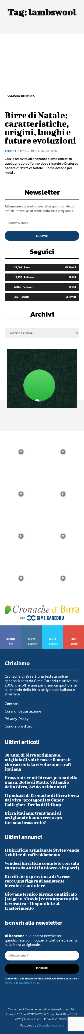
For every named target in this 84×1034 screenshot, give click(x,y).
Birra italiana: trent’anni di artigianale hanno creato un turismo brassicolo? (33, 818)
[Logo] (42, 612)
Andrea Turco (16, 151)
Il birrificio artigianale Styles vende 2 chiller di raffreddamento (42, 852)
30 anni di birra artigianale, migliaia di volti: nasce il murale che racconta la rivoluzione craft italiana (38, 762)
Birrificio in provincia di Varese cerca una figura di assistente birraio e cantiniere (37, 881)
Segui (72, 277)
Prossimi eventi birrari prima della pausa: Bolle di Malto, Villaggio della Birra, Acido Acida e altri (41, 782)
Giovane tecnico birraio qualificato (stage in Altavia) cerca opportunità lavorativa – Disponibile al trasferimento (41, 901)
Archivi (42, 315)
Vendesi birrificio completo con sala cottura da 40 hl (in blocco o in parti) (42, 865)
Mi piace (70, 267)
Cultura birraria (21, 96)
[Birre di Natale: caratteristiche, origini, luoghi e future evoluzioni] (42, 72)
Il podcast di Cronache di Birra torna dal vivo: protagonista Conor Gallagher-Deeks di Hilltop (42, 800)
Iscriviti (42, 236)
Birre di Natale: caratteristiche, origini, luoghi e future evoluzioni (40, 127)
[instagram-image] (21, 452)
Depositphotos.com (51, 1025)
